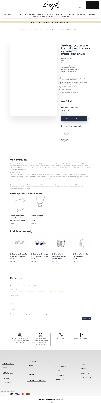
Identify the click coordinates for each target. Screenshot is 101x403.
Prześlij (86, 318)
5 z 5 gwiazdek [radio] (59, 291)
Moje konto (85, 377)
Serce (30, 29)
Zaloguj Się (92, 3)
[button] (7, 35)
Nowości (51, 16)
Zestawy (35, 16)
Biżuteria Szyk (15, 29)
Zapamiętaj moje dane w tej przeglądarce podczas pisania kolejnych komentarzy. (33, 314)
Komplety (49, 14)
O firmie (6, 359)
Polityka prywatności (8, 373)
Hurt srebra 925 (61, 362)
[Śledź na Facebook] (7, 2)
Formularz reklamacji (33, 375)
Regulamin (7, 363)
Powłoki (6, 382)
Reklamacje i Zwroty (37, 370)
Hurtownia (66, 16)
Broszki (19, 14)
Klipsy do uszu (29, 14)
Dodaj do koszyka (74, 118)
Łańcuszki (59, 14)
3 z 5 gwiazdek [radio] (37, 291)
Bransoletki (8, 14)
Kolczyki (40, 14)
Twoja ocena (13, 289)
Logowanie (85, 373)
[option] (66, 136)
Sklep (83, 368)
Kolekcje (24, 29)
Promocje (43, 16)
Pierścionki (81, 14)
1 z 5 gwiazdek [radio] (15, 291)
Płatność (32, 361)
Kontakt (6, 378)
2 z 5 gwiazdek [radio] (26, 291)
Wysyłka (32, 365)
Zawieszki (92, 14)
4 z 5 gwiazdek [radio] (48, 291)
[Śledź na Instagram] (10, 2)
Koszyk (92, 7)
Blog (58, 16)
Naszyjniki (70, 14)
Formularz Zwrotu (36, 380)
